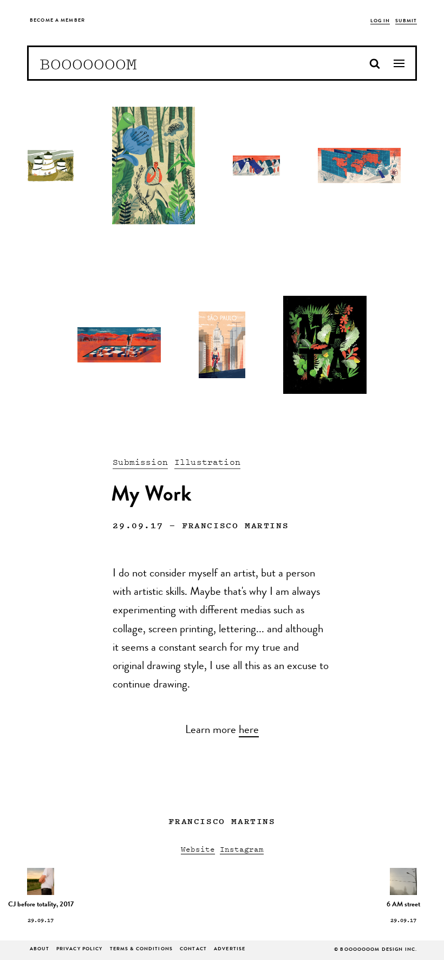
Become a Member (57, 20)
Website (198, 849)
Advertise (229, 949)
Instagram (242, 849)
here (249, 730)
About (39, 949)
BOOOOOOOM (88, 63)
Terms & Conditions (141, 949)
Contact (193, 949)
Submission (140, 462)
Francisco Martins (235, 525)
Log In (380, 21)
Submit (406, 21)
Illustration (207, 462)
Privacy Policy (79, 949)
